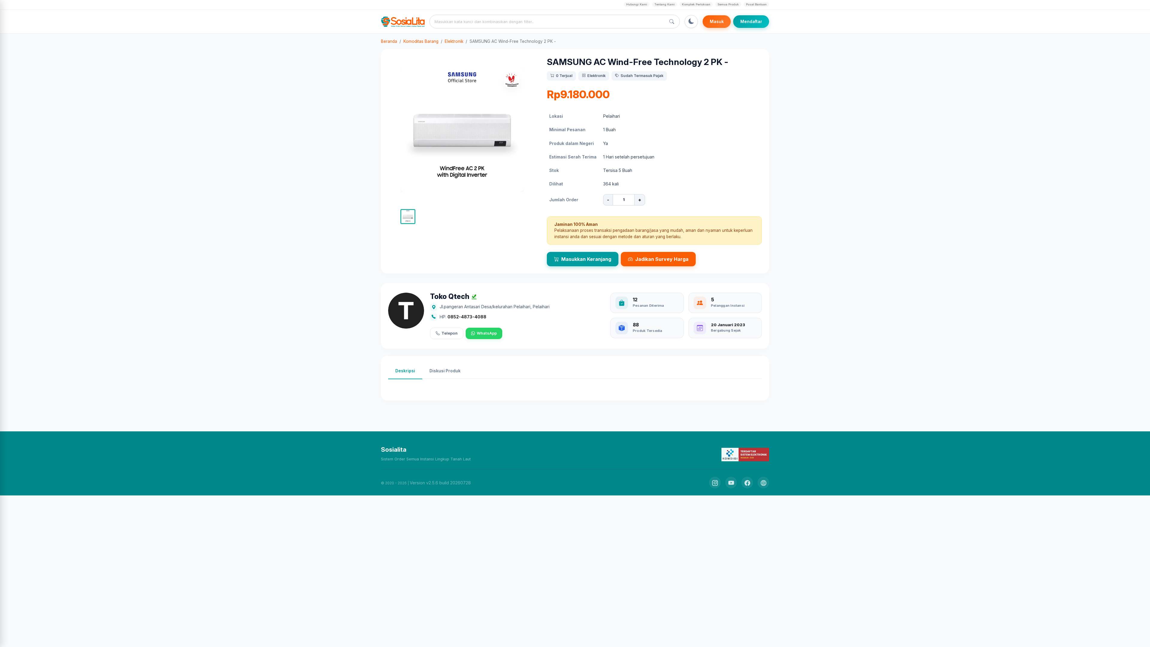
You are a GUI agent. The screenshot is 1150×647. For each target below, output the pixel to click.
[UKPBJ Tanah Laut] (763, 482)
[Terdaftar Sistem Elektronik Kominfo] (745, 454)
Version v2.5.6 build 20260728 (440, 482)
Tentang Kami (664, 4)
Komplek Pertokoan (696, 4)
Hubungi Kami (636, 4)
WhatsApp (487, 333)
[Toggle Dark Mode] (691, 21)
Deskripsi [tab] (405, 370)
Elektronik (454, 41)
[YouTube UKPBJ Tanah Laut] (731, 482)
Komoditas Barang (420, 41)
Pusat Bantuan (756, 4)
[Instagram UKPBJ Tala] (715, 482)
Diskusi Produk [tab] (445, 370)
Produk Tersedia (647, 331)
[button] (407, 216)
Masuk (717, 21)
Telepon (449, 333)
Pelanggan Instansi (728, 305)
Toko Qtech (449, 297)
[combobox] (549, 22)
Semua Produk (728, 4)
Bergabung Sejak (726, 330)
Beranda (389, 41)
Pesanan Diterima (648, 305)
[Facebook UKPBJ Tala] (747, 482)
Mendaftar (751, 21)
